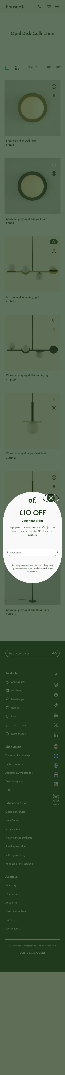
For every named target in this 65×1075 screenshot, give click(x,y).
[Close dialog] (51, 498)
